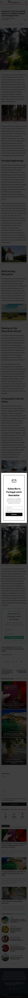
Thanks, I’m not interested (14, 525)
